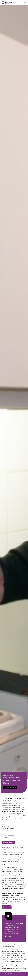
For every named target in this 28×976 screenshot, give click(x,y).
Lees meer (6, 907)
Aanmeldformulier (9, 787)
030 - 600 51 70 (9, 974)
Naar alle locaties (7, 842)
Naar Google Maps (7, 831)
